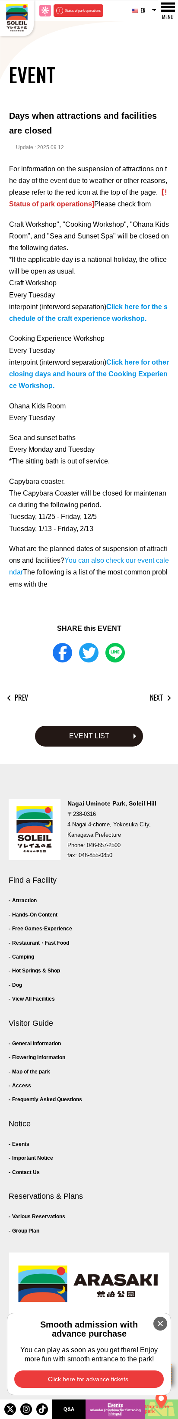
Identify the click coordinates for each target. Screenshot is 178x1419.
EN (143, 10)
